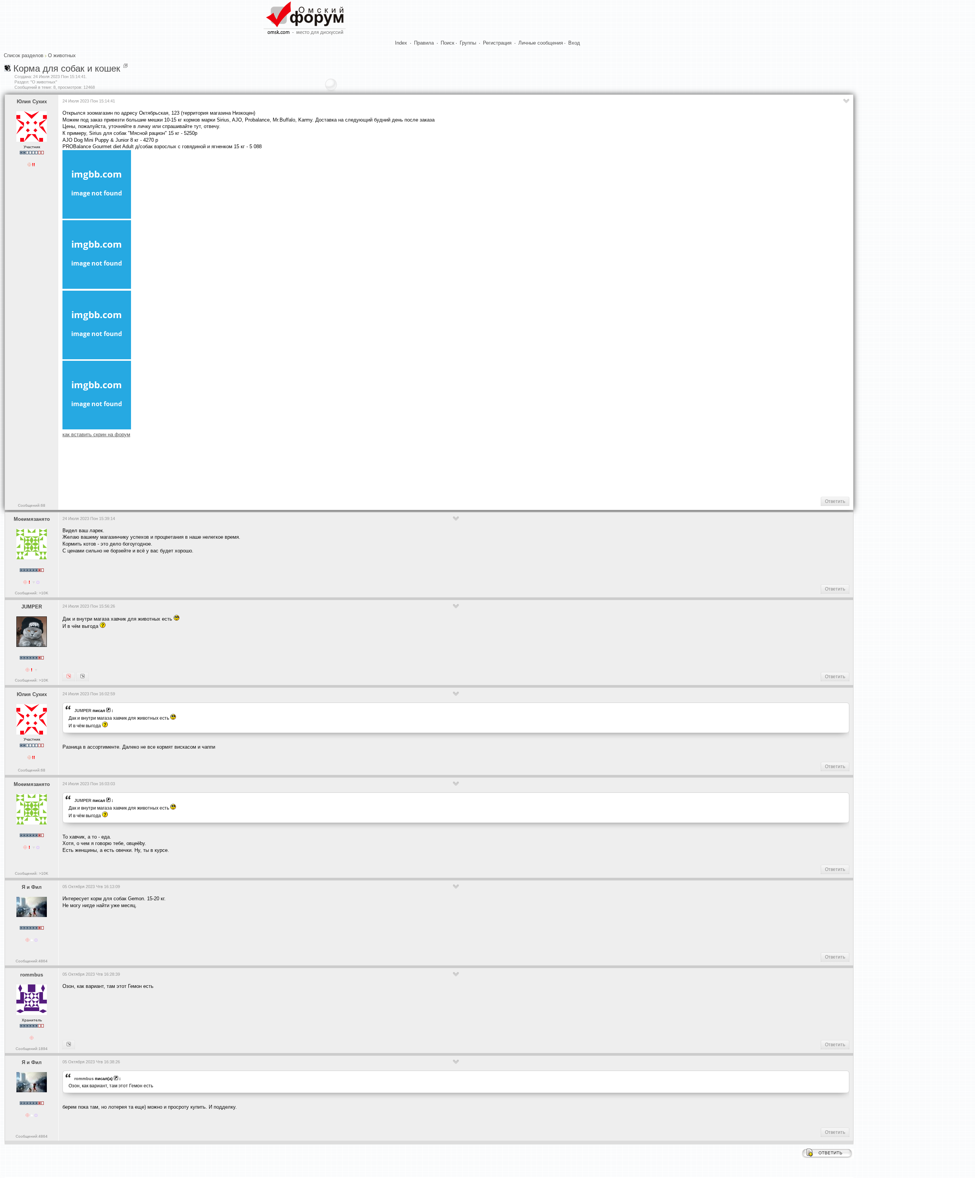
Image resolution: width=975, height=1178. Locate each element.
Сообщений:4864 (32, 961)
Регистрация (497, 43)
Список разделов (23, 55)
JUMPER (31, 607)
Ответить (835, 501)
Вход (574, 43)
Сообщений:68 (31, 505)
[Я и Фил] (68, 1044)
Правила (424, 43)
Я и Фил (32, 887)
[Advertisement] (201, 466)
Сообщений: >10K (31, 593)
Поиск (447, 43)
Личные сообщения (540, 43)
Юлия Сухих (32, 101)
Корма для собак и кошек (66, 68)
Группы (468, 43)
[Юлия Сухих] (68, 676)
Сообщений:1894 (32, 1049)
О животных (62, 55)
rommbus (31, 975)
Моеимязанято (32, 519)
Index (401, 43)
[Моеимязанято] (82, 676)
